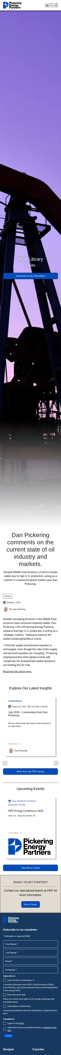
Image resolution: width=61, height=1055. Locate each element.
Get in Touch (30, 904)
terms (21, 1023)
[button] (56, 5)
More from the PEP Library (30, 771)
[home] (12, 5)
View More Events (30, 867)
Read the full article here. (17, 671)
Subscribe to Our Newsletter (30, 276)
